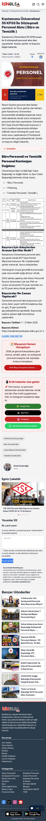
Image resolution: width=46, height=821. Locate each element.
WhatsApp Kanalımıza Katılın (25, 426)
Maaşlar (26, 786)
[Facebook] (4, 802)
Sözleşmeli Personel (10, 776)
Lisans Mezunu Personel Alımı (15, 450)
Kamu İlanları (7, 745)
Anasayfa (5, 11)
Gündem (5, 781)
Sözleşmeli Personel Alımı (19, 11)
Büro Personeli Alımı (11, 444)
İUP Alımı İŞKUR (29, 784)
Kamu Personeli (8, 773)
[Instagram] (15, 802)
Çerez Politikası (8, 759)
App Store (25, 413)
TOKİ (25, 792)
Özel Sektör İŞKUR (31, 789)
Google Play (25, 406)
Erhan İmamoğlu (21, 466)
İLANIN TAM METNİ (12, 336)
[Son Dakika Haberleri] (33, 4)
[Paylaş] (32, 57)
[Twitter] (9, 802)
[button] (41, 493)
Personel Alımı (8, 792)
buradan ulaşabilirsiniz (21, 582)
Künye (4, 753)
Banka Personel (8, 778)
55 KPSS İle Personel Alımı (13, 439)
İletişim (5, 751)
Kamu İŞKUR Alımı (9, 786)
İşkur (4, 784)
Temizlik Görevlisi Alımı (12, 456)
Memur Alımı (7, 789)
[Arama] (38, 4)
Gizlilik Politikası (9, 756)
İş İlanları (27, 781)
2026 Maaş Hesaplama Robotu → (23, 368)
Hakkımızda (7, 761)
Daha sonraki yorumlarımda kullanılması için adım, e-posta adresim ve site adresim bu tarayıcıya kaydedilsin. (22, 553)
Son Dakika (6, 743)
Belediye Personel (31, 773)
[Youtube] (21, 802)
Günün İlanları (8, 748)
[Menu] (43, 4)
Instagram (25, 419)
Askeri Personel (30, 776)
